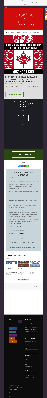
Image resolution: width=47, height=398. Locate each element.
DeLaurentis (34, 373)
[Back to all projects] (23, 286)
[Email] (28, 166)
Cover (30, 373)
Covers (26, 364)
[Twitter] (20, 166)
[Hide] (46, 20)
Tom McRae (32, 377)
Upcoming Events (28, 366)
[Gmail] (46, 17)
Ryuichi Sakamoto (31, 375)
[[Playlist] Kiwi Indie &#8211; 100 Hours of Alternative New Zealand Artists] (35, 264)
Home (7, 32)
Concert (26, 373)
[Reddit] (23, 166)
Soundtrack (27, 377)
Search (10, 319)
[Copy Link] (46, 19)
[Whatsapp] (27, 166)
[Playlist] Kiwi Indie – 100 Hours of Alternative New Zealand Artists (35, 270)
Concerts (26, 361)
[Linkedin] (22, 166)
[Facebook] (18, 166)
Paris (26, 375)
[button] (45, 7)
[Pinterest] (25, 166)
